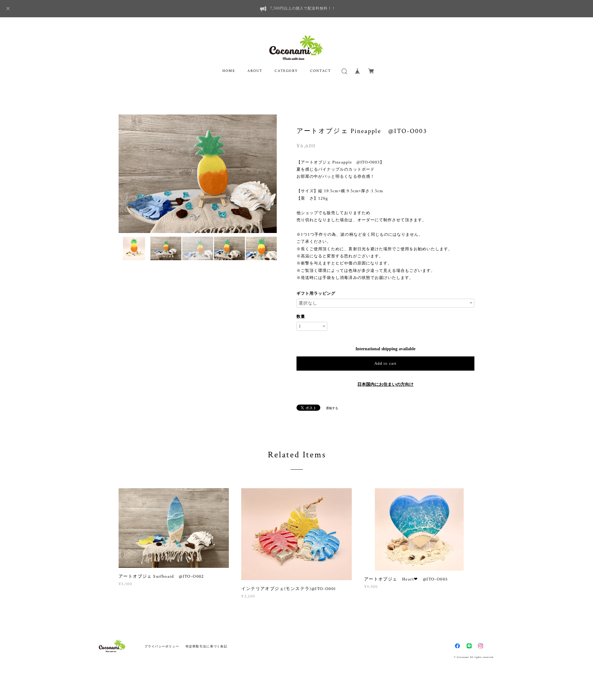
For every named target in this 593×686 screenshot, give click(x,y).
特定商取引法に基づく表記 (206, 646)
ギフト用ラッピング (315, 293)
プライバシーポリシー (162, 646)
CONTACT (320, 71)
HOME (228, 71)
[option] (198, 173)
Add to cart (385, 363)
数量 (300, 316)
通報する (332, 408)
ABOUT (254, 71)
